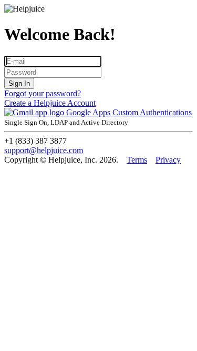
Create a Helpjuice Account (50, 102)
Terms (137, 159)
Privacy (168, 159)
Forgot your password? (42, 93)
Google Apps (88, 112)
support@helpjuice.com (43, 150)
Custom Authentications (152, 112)
